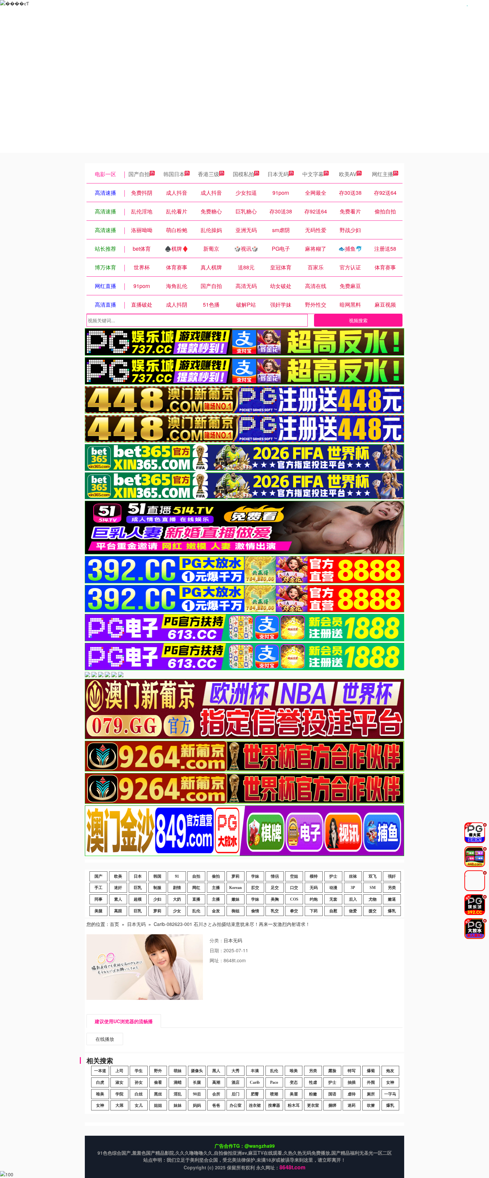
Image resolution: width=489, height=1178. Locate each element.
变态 (294, 1082)
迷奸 (118, 887)
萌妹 (178, 1070)
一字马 (390, 1094)
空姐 (294, 876)
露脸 (332, 1070)
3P (353, 887)
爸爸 (216, 1105)
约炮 (314, 899)
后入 (353, 899)
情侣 (275, 876)
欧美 (118, 876)
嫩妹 (236, 899)
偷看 (158, 1082)
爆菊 (371, 1070)
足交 (275, 887)
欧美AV (348, 174)
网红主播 (382, 174)
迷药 (352, 1105)
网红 (196, 887)
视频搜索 (358, 320)
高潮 (216, 1082)
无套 (333, 899)
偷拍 (216, 876)
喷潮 (274, 1094)
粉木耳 (294, 1105)
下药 (314, 911)
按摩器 (274, 1105)
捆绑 (332, 1105)
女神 (390, 1082)
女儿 (139, 1105)
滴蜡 (178, 1082)
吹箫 (371, 1105)
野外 (158, 1070)
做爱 (353, 911)
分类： (217, 940)
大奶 (177, 899)
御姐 (236, 911)
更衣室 (313, 1105)
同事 (98, 899)
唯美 (294, 1070)
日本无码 (278, 174)
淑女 (119, 1082)
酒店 (236, 1082)
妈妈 (197, 1105)
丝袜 (353, 876)
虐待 (352, 1094)
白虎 (100, 1082)
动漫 (333, 887)
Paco (274, 1082)
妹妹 (178, 1105)
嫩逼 (392, 899)
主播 (216, 887)
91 (177, 876)
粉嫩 (313, 1094)
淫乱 (178, 1094)
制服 (157, 887)
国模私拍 (243, 174)
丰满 (255, 1070)
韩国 (157, 876)
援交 (373, 911)
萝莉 (236, 876)
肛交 (255, 887)
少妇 (157, 899)
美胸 (275, 899)
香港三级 (208, 174)
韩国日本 (174, 174)
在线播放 (104, 1038)
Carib (255, 1082)
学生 (139, 1070)
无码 (314, 887)
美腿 (98, 911)
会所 (216, 1094)
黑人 (216, 1070)
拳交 (294, 911)
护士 (333, 876)
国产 (98, 876)
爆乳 (392, 911)
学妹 (255, 876)
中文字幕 (313, 174)
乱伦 (196, 911)
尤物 (373, 899)
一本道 (100, 1070)
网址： (217, 960)
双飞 (373, 876)
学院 (119, 1094)
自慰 (333, 911)
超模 (138, 899)
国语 (332, 1094)
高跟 (118, 911)
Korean (235, 887)
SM (373, 887)
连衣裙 (255, 1105)
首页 (114, 924)
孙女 (139, 1082)
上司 (119, 1070)
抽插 (352, 1082)
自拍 (196, 876)
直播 (196, 899)
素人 (118, 899)
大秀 (236, 1070)
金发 (216, 911)
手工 (98, 887)
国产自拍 (139, 174)
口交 (294, 887)
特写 (352, 1070)
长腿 (197, 1082)
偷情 (255, 911)
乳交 (275, 911)
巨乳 (138, 887)
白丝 (139, 1094)
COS (294, 899)
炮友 (390, 1070)
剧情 (177, 887)
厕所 (371, 1094)
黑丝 (158, 1094)
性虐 (313, 1082)
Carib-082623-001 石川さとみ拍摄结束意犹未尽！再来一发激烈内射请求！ (232, 924)
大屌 (119, 1105)
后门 (236, 1094)
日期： (217, 950)
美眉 (294, 1094)
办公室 (236, 1105)
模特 (314, 876)
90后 (197, 1094)
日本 (138, 876)
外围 (371, 1082)
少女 (177, 911)
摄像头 (197, 1070)
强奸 (392, 876)
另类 (392, 887)
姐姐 (158, 1105)
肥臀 (255, 1094)
